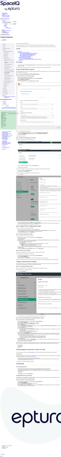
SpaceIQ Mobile (4, 140)
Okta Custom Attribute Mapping (8, 75)
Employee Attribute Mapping (8, 64)
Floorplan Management (7, 82)
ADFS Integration (6, 65)
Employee (4, 45)
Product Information (5, 92)
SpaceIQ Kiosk (4, 141)
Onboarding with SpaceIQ (6, 48)
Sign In (1, 456)
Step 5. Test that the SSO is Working (25, 56)
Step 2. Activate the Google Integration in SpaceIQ (27, 54)
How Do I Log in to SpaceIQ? (6, 131)
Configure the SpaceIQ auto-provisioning (24, 57)
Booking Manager (5, 135)
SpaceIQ (7, 105)
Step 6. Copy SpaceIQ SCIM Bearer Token (26, 58)
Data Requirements (6, 52)
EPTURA (3, 14)
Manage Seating (4, 137)
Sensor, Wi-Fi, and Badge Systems (8, 81)
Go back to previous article (6, 22)
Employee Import (5, 139)
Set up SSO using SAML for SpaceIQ (23, 52)
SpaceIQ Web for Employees (6, 142)
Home (3, 29)
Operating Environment (5, 147)
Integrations (4, 31)
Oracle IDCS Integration (7, 78)
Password (14, 24)
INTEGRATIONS (5, 13)
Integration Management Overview (8, 51)
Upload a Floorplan (5, 138)
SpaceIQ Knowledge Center (6, 30)
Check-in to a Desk (5, 134)
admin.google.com (24, 77)
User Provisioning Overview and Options (8, 60)
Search (3, 21)
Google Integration (7, 72)
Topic (5, 102)
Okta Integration (6, 74)
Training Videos (5, 91)
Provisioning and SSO (5, 32)
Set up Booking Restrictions (6, 136)
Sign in (5, 25)
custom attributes (31, 352)
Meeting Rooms (6, 55)
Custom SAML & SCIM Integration (9, 71)
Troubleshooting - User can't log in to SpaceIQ (9, 62)
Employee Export (6, 85)
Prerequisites (20, 51)
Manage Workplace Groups (6, 133)
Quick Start (4, 44)
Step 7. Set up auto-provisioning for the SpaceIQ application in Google (30, 59)
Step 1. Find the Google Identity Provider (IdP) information (29, 53)
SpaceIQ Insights (5, 89)
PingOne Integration (7, 79)
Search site (4, 20)
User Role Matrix (5, 132)
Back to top (4, 95)
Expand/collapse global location (5, 34)
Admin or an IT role (21, 65)
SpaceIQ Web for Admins (6, 143)
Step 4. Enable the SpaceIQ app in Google (26, 55)
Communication (6, 54)
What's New (4, 88)
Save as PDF (4, 40)
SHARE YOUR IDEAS (6, 15)
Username (14, 23)
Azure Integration (6, 68)
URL (50, 67)
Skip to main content (3, 0)
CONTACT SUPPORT (6, 16)
